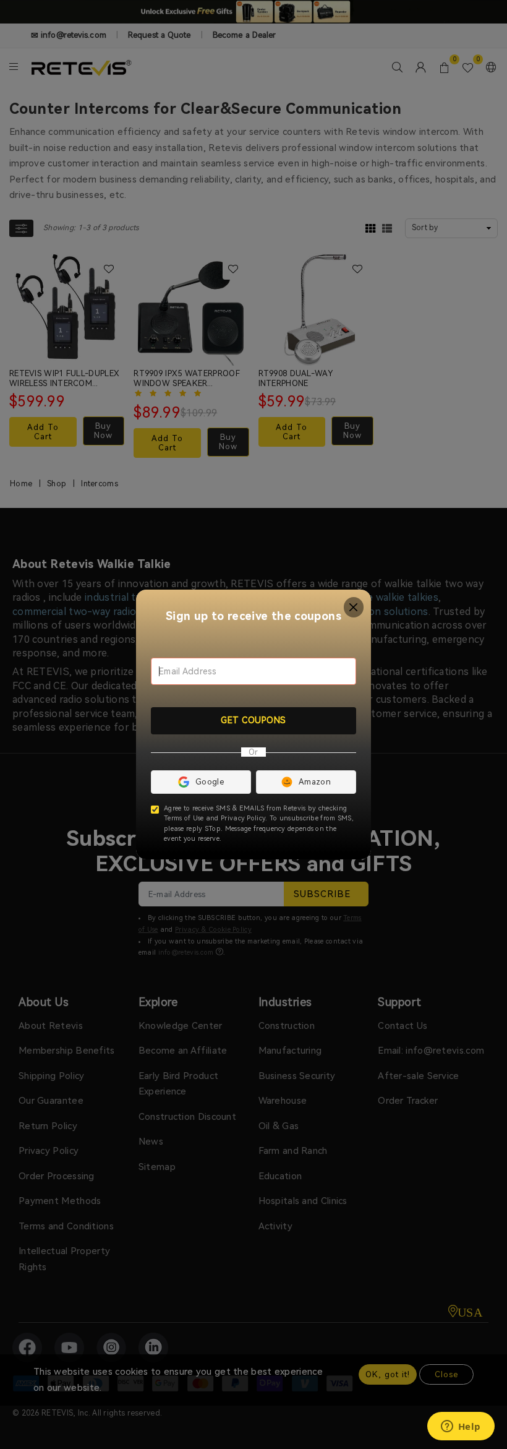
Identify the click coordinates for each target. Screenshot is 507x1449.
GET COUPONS (253, 720)
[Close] (354, 607)
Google (209, 781)
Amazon (315, 781)
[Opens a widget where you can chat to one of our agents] (461, 1427)
